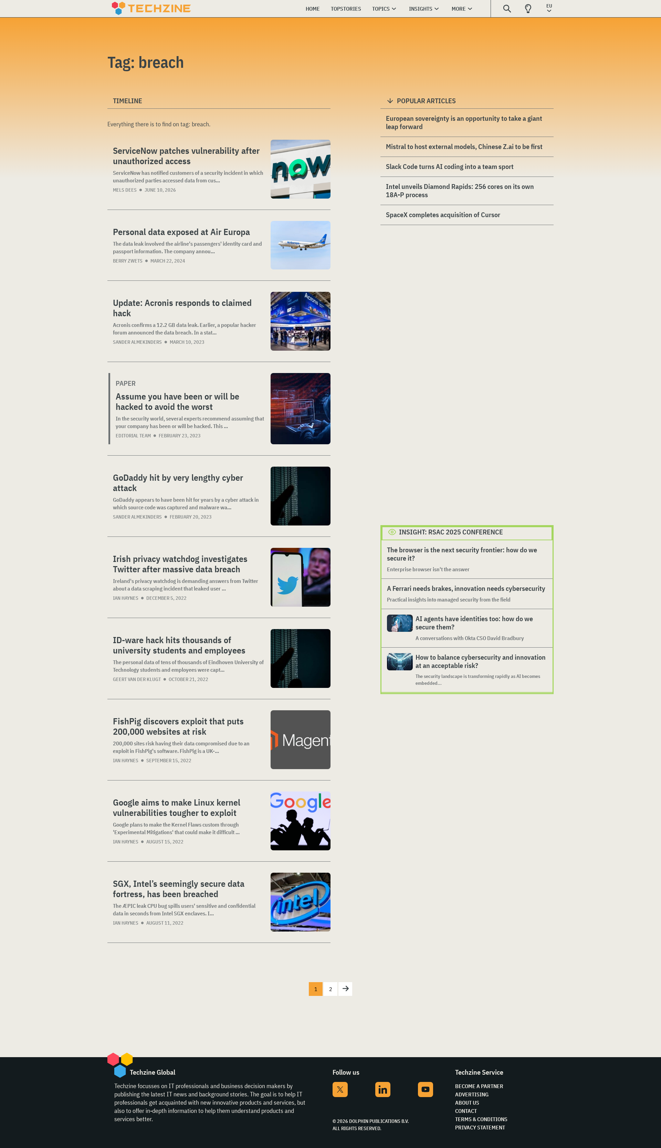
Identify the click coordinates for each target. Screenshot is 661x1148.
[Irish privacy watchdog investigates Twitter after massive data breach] (300, 577)
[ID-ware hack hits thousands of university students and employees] (300, 658)
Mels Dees (125, 190)
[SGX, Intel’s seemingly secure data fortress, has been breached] (300, 902)
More (459, 8)
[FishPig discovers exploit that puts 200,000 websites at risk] (300, 739)
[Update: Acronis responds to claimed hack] (300, 321)
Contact (466, 1110)
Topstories (346, 8)
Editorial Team (133, 436)
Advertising (472, 1094)
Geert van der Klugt (137, 679)
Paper (126, 383)
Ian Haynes (125, 598)
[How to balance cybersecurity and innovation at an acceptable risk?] (400, 670)
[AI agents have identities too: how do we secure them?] (400, 628)
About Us (467, 1102)
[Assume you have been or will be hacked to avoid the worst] (300, 408)
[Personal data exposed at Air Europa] (300, 245)
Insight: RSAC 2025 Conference (451, 531)
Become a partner (479, 1086)
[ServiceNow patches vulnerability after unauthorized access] (300, 169)
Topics (381, 8)
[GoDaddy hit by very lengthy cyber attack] (300, 496)
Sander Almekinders (137, 342)
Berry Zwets (128, 261)
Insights (420, 8)
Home (313, 8)
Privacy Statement (480, 1127)
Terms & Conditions (481, 1119)
